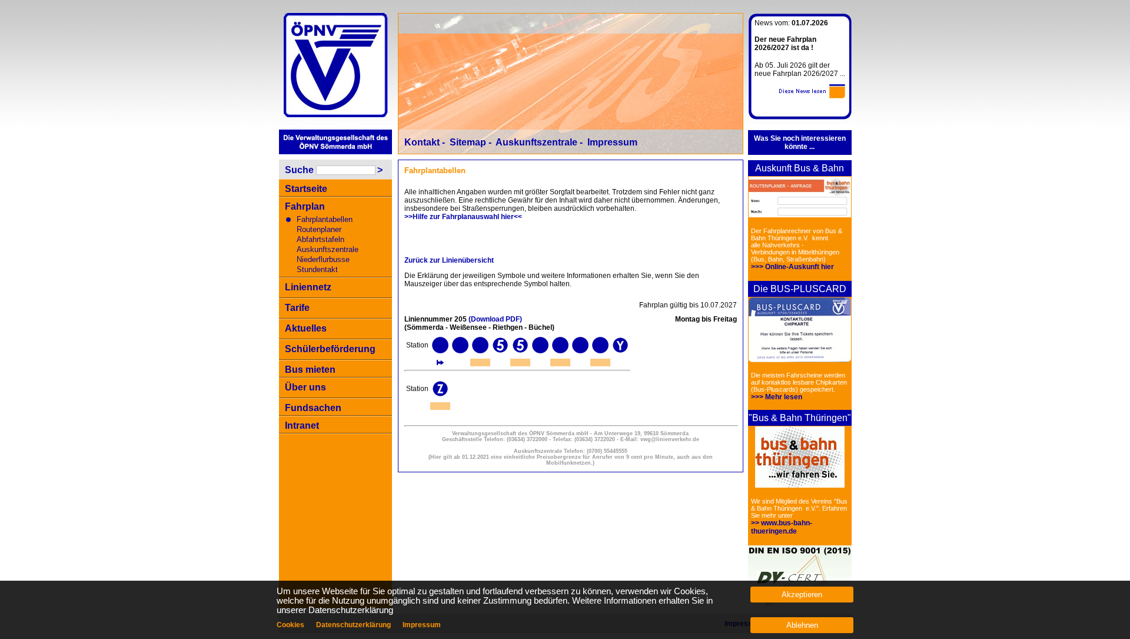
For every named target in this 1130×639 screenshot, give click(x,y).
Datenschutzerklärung (353, 625)
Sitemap (468, 142)
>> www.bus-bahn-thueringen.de (781, 527)
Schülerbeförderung (330, 349)
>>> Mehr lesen (776, 397)
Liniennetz (308, 287)
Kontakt (422, 142)
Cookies (290, 625)
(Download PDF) (495, 319)
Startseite (306, 189)
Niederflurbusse (323, 259)
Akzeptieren (802, 594)
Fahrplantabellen (325, 219)
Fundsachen (313, 408)
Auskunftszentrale (327, 249)
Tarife (297, 308)
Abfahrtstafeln (320, 239)
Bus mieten (310, 370)
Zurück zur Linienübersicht (449, 260)
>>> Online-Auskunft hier (792, 267)
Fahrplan (305, 206)
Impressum (612, 142)
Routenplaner (319, 229)
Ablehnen (802, 625)
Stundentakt (317, 269)
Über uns (305, 387)
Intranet (302, 426)
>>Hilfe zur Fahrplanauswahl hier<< (463, 217)
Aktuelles (306, 328)
